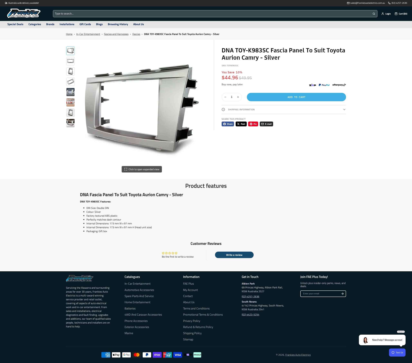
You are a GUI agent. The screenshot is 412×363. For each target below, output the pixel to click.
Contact (188, 296)
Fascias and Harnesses (116, 34)
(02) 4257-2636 (399, 3)
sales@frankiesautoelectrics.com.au (367, 3)
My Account (190, 290)
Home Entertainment (137, 302)
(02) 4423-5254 (250, 314)
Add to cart (296, 97)
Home (69, 34)
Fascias (136, 34)
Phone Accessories (136, 321)
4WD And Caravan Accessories (143, 315)
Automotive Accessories (139, 290)
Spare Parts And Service (139, 296)
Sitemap (188, 339)
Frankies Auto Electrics (298, 355)
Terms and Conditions (196, 308)
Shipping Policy (192, 333)
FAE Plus (188, 284)
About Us (188, 302)
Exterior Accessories (137, 327)
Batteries (130, 308)
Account (386, 13)
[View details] (79, 278)
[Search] (373, 13)
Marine (129, 333)
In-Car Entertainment (88, 34)
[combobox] (211, 13)
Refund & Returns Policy (198, 327)
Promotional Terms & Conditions (203, 315)
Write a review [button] (234, 255)
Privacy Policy (191, 321)
